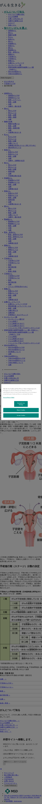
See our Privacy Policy (8, 397)
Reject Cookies (21, 410)
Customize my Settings (21, 403)
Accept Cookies (21, 415)
